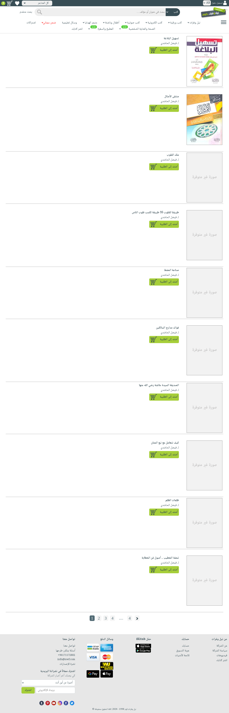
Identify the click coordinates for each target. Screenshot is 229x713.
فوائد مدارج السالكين (167, 327)
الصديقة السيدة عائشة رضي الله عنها (159, 385)
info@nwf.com (66, 659)
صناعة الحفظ (171, 270)
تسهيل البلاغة (171, 38)
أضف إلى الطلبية (169, 50)
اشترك (28, 690)
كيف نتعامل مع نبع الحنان (165, 442)
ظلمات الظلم (172, 500)
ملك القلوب (173, 155)
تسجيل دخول (217, 3)
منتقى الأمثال (171, 96)
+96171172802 (66, 655)
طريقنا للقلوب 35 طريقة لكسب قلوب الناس (155, 212)
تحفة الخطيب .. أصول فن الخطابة (160, 558)
